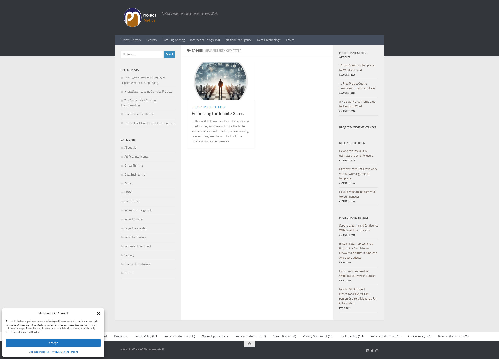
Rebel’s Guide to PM (352, 143)
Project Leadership (135, 228)
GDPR (128, 192)
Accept (53, 343)
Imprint (74, 351)
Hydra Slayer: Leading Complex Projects (148, 91)
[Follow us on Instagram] (376, 350)
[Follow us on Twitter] (372, 350)
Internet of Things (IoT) (205, 40)
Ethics (290, 40)
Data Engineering (173, 40)
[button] (99, 313)
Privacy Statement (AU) (386, 336)
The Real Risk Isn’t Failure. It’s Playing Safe (149, 123)
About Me (130, 147)
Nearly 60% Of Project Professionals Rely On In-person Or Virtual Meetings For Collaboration (358, 296)
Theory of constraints (137, 264)
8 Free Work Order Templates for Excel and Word (357, 104)
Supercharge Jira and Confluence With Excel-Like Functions (358, 228)
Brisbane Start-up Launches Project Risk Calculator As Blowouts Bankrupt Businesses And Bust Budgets (358, 250)
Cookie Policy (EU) (145, 336)
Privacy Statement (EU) (180, 336)
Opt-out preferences (39, 351)
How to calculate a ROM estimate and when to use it (356, 153)
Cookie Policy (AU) (352, 336)
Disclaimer (120, 336)
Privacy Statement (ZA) (453, 336)
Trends (128, 273)
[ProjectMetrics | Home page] (139, 17)
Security (151, 40)
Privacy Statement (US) (250, 336)
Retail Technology (269, 40)
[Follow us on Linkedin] (367, 350)
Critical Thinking (133, 165)
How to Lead (132, 201)
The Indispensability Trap (139, 114)
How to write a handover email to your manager (357, 194)
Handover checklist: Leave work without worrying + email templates (358, 173)
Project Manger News (354, 217)
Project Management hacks (357, 127)
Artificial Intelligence (238, 40)
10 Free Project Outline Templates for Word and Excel (357, 86)
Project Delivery (131, 40)
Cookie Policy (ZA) (419, 336)
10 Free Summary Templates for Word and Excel (357, 68)
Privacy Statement (60, 351)
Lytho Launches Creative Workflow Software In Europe (357, 273)
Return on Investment (137, 246)
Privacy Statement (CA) (318, 336)
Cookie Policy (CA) (284, 336)
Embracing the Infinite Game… (219, 113)
